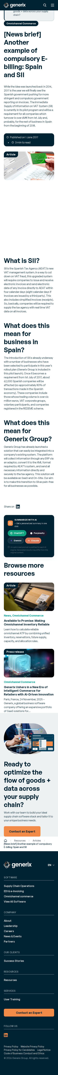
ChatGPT (19, 533)
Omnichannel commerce (18, 896)
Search (44, 5)
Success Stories (14, 960)
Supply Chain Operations (19, 886)
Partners (9, 941)
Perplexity (39, 533)
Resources (20, 840)
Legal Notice (43, 1050)
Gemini (17, 540)
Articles (37, 840)
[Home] (5, 840)
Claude (35, 540)
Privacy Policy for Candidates (19, 1050)
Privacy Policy (11, 1046)
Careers (9, 931)
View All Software (15, 901)
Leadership (11, 926)
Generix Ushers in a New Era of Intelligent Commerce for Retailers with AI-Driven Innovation (29, 690)
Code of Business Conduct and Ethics (24, 1053)
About (7, 920)
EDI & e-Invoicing (14, 891)
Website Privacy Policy (32, 1046)
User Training (12, 999)
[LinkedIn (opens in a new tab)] (18, 507)
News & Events (13, 936)
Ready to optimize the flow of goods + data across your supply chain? (30, 11)
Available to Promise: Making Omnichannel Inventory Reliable (26, 622)
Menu (52, 5)
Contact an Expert (29, 1012)
